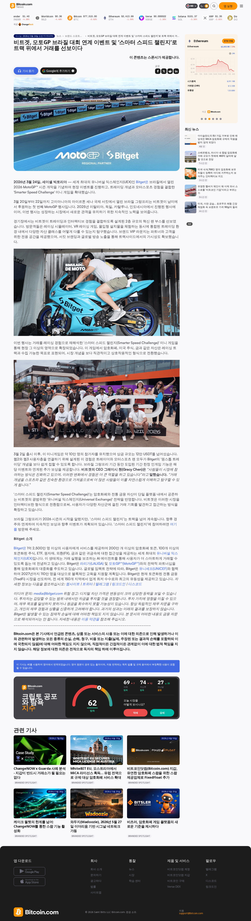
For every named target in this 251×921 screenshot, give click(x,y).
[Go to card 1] (202, 119)
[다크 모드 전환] (204, 6)
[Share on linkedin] (176, 71)
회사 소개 (96, 869)
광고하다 (95, 881)
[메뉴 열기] (241, 6)
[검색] (214, 6)
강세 (162, 712)
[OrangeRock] (25, 24)
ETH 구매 (228, 41)
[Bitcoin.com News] (21, 6)
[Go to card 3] (209, 119)
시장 (131, 875)
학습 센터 (135, 881)
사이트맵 (95, 892)
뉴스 (59, 35)
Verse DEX (173, 886)
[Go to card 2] (206, 119)
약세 (135, 712)
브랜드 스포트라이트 (74, 35)
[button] (73, 71)
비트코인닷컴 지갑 (178, 875)
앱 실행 (228, 6)
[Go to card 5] (217, 119)
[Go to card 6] (221, 119)
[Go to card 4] (213, 119)
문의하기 (95, 875)
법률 (93, 886)
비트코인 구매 (175, 881)
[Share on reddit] (170, 71)
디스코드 (211, 881)
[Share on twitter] (164, 71)
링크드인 (211, 886)
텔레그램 (211, 869)
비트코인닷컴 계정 (178, 869)
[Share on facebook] (158, 71)
